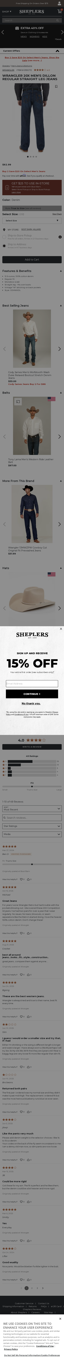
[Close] (60, 1318)
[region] (32, 1337)
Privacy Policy (11, 1349)
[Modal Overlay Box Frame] (32, 680)
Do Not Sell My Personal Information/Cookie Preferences (32, 1355)
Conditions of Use (45, 1346)
